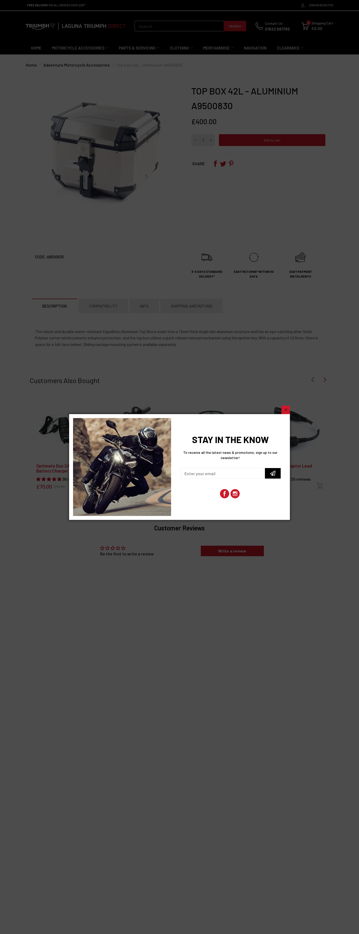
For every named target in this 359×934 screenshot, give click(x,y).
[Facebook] (224, 493)
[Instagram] (235, 493)
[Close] (285, 410)
